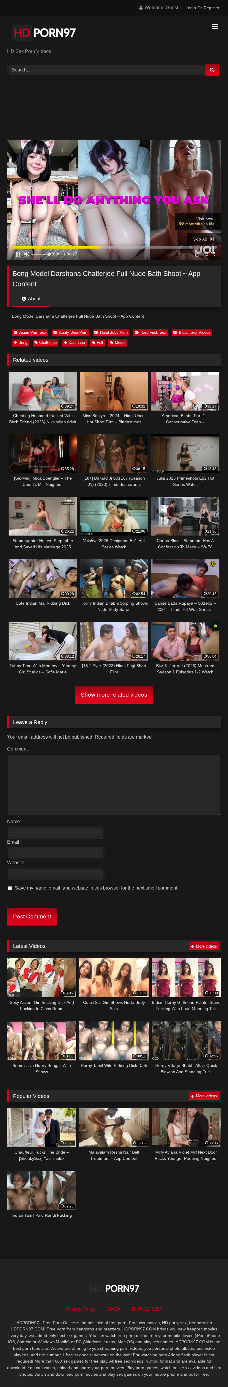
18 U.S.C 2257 (146, 1309)
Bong (22, 342)
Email (14, 842)
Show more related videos (114, 695)
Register (211, 7)
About (33, 298)
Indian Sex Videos (194, 332)
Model (120, 342)
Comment (17, 748)
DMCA (113, 1309)
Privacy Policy (81, 1309)
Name (15, 821)
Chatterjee (48, 342)
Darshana (77, 342)
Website (15, 862)
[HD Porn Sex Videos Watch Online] (114, 34)
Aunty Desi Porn (73, 332)
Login (191, 7)
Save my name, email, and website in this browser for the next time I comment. (96, 887)
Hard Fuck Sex (153, 332)
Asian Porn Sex (32, 332)
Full (100, 342)
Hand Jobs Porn (114, 332)
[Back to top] (209, 1369)
